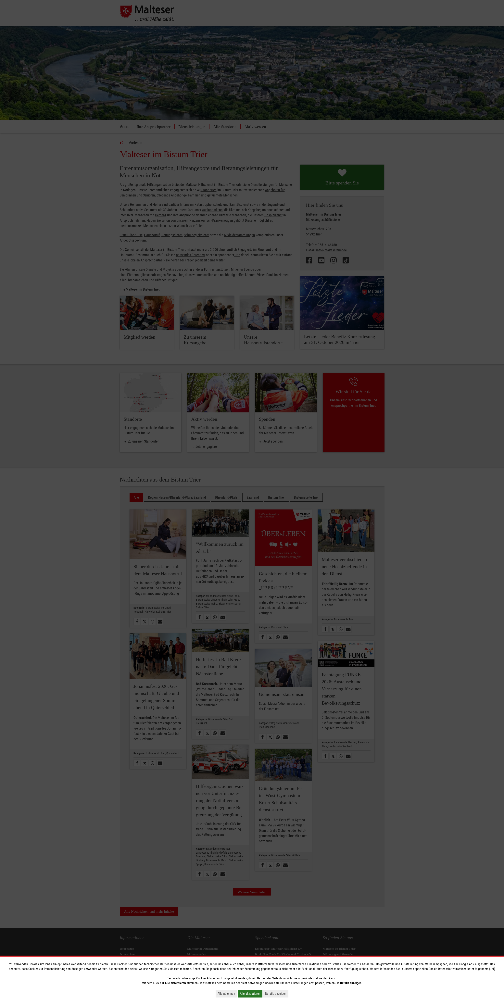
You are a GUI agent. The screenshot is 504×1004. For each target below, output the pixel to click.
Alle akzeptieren (251, 994)
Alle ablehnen (227, 994)
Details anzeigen (276, 994)
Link (492, 969)
